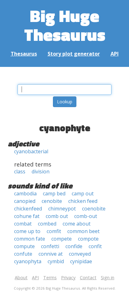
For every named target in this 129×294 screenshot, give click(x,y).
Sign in (107, 277)
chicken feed (82, 201)
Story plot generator (74, 53)
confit (95, 246)
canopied (24, 201)
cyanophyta (27, 261)
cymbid (56, 261)
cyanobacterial (31, 151)
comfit (54, 231)
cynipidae (81, 261)
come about (76, 223)
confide (73, 246)
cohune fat (26, 216)
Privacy (68, 277)
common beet (83, 231)
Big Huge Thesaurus (64, 25)
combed (47, 223)
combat (23, 223)
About (21, 277)
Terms (50, 277)
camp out (83, 193)
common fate (29, 238)
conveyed (80, 253)
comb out (57, 216)
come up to (27, 231)
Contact (88, 277)
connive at (51, 253)
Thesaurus (24, 53)
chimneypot (62, 208)
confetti (50, 246)
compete (61, 238)
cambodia (25, 193)
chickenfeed (28, 208)
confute (23, 253)
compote (88, 238)
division (40, 171)
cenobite (52, 201)
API (115, 53)
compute (24, 246)
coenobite (94, 208)
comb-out (85, 216)
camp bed (54, 193)
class (19, 171)
